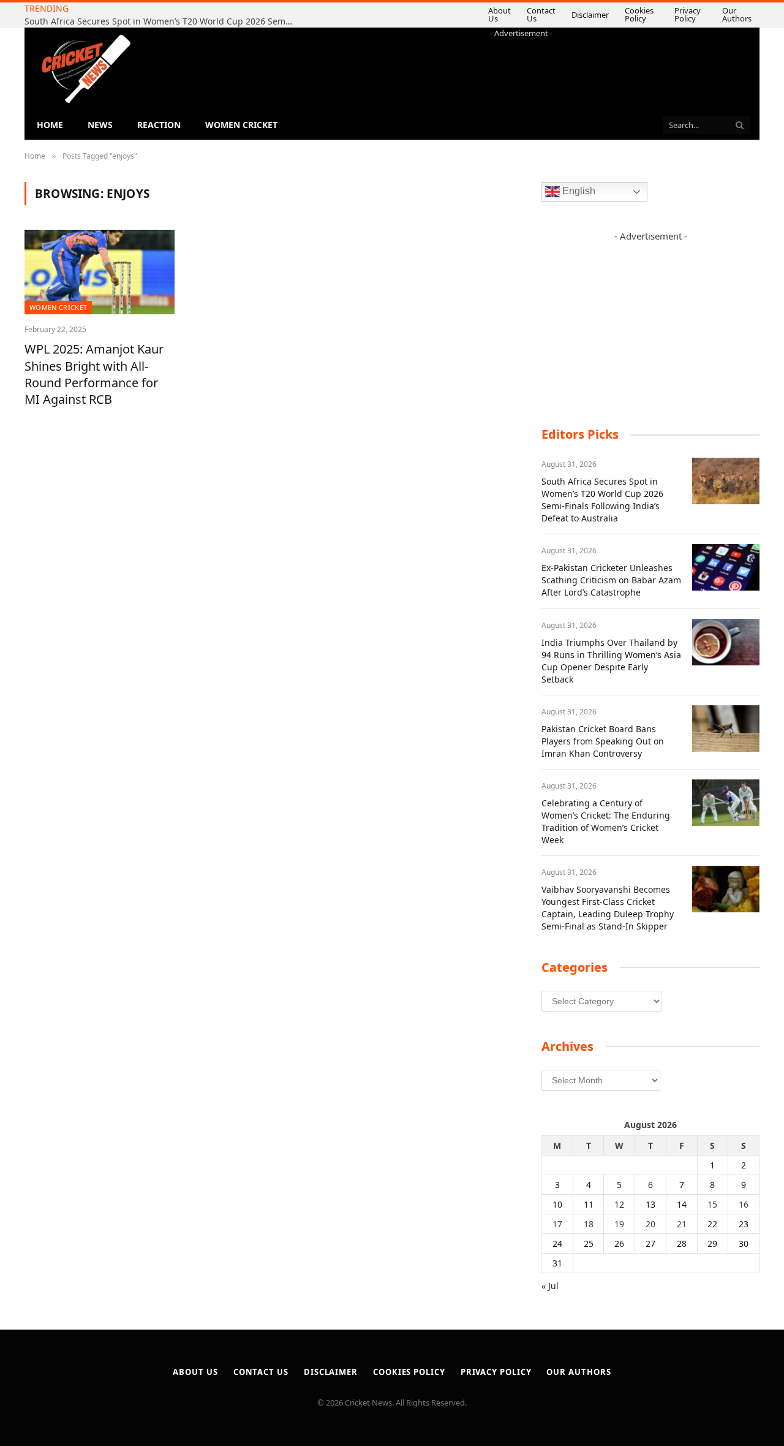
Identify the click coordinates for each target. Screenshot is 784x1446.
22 (712, 1224)
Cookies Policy (608, 14)
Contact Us (505, 14)
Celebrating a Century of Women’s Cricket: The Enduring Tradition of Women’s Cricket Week (605, 821)
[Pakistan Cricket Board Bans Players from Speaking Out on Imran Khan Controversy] (726, 728)
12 (619, 1204)
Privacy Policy (668, 14)
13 (650, 1204)
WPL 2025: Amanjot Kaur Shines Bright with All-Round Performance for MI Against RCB (94, 374)
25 (589, 1243)
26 (619, 1243)
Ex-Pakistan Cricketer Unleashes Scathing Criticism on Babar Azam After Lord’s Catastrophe (162, 21)
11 (589, 1204)
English (577, 191)
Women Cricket (241, 125)
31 (557, 1263)
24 (557, 1243)
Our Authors (727, 14)
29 (712, 1243)
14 (682, 1204)
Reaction (159, 125)
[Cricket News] (86, 69)
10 (557, 1204)
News (100, 125)
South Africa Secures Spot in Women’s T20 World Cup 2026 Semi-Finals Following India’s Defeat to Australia (602, 499)
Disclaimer (559, 14)
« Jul (550, 1286)
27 (650, 1243)
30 (743, 1243)
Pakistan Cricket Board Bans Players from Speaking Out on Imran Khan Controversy (602, 741)
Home (50, 125)
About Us (457, 14)
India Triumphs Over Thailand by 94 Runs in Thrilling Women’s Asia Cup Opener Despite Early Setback (611, 661)
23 (743, 1224)
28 (682, 1243)
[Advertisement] (521, 66)
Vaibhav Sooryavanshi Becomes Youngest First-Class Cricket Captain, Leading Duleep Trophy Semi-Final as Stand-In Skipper (607, 908)
